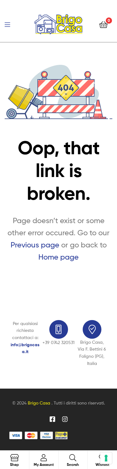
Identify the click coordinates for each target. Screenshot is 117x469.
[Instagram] (65, 419)
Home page (58, 256)
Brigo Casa (39, 402)
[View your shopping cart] (103, 24)
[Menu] (12, 24)
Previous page (35, 244)
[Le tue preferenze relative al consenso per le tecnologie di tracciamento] (106, 458)
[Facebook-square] (52, 419)
